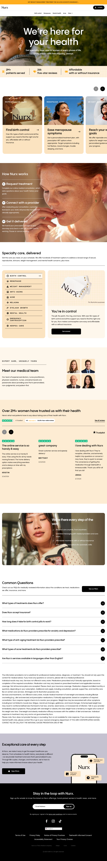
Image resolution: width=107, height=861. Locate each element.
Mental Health (57, 13)
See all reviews (100, 420)
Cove (65, 845)
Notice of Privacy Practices (54, 835)
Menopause (47, 13)
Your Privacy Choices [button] (65, 839)
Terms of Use (20, 835)
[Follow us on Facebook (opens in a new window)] (46, 822)
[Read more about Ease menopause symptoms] (64, 125)
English (50, 828)
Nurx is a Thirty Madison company (42, 845)
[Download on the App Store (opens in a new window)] (13, 771)
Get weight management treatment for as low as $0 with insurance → (53, 2)
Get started (66, 331)
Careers (73, 845)
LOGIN (100, 7)
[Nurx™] (5, 7)
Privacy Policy (35, 835)
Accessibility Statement (43, 839)
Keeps (58, 845)
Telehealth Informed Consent (80, 835)
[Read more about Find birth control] (22, 125)
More (69, 13)
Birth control (37, 13)
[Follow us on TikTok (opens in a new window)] (60, 822)
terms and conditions (55, 814)
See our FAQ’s (93, 589)
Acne (64, 13)
